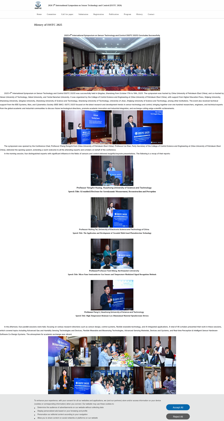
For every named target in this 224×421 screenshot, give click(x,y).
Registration (98, 14)
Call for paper (67, 14)
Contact (151, 14)
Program (127, 14)
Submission (83, 14)
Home (39, 14)
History (139, 14)
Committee (51, 14)
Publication (114, 14)
